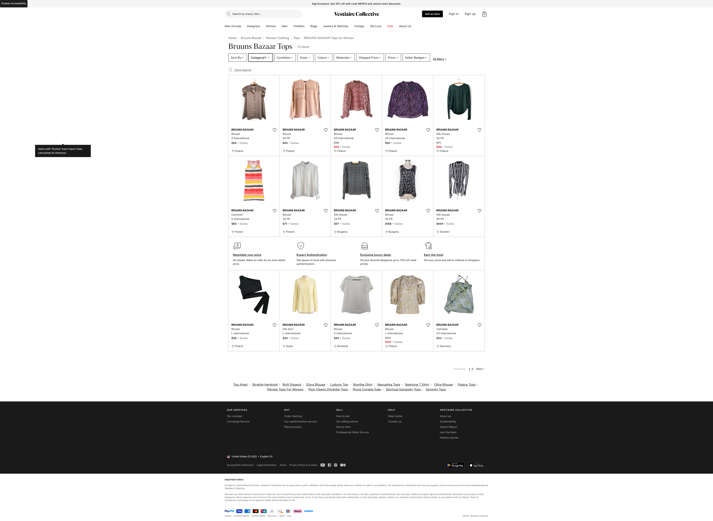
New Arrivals (233, 26)
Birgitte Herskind (265, 384)
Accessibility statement (240, 465)
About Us (405, 26)
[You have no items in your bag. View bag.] (484, 14)
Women (271, 26)
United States (258, 516)
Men (285, 26)
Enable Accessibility (13, 3)
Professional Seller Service (352, 432)
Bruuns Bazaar (251, 38)
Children (299, 26)
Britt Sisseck (292, 384)
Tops (296, 38)
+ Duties (242, 143)
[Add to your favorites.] (274, 130)
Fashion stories (449, 438)
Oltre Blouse (443, 384)
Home (232, 38)
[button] (484, 14)
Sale (390, 26)
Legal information (266, 465)
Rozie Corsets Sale (367, 389)
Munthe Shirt (362, 384)
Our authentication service (300, 422)
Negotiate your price (247, 255)
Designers (253, 26)
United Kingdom (242, 516)
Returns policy (293, 427)
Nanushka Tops (388, 384)
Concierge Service (238, 422)
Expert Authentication (312, 255)
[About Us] (414, 26)
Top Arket (240, 384)
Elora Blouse (315, 384)
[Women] (278, 26)
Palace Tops (467, 384)
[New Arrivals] (243, 26)
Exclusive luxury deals (375, 255)
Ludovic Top (339, 384)
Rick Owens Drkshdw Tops (328, 389)
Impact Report (448, 427)
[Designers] (263, 26)
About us (445, 416)
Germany (272, 516)
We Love (375, 26)
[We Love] (384, 26)
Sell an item (432, 14)
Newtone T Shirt (417, 384)
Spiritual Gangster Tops (403, 389)
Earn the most (433, 255)
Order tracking (293, 416)
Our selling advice (347, 422)
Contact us (394, 422)
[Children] (307, 26)
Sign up (470, 14)
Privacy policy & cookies (303, 465)
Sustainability (448, 422)
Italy (289, 516)
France (228, 516)
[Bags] (320, 26)
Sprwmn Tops (436, 389)
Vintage (359, 26)
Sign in (454, 14)
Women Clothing (277, 38)
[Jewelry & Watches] (351, 26)
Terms (282, 465)
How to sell (342, 416)
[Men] (290, 26)
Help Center (395, 416)
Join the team (448, 432)
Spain (282, 516)
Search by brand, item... (246, 14)
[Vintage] (367, 26)
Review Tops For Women (285, 389)
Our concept (234, 416)
